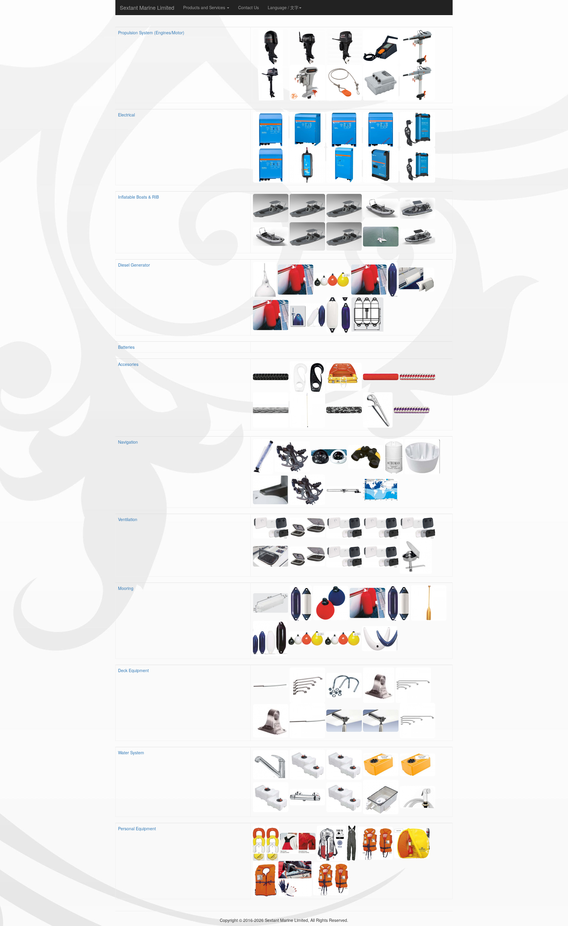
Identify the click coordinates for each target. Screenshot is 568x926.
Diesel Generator (134, 265)
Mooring (125, 588)
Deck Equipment (133, 670)
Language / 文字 (283, 7)
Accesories (128, 364)
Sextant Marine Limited (147, 7)
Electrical (126, 115)
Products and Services (204, 7)
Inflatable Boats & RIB (138, 197)
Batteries (126, 347)
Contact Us (248, 7)
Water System (131, 752)
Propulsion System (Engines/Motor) (151, 32)
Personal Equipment (137, 828)
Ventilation (127, 519)
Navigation (128, 442)
